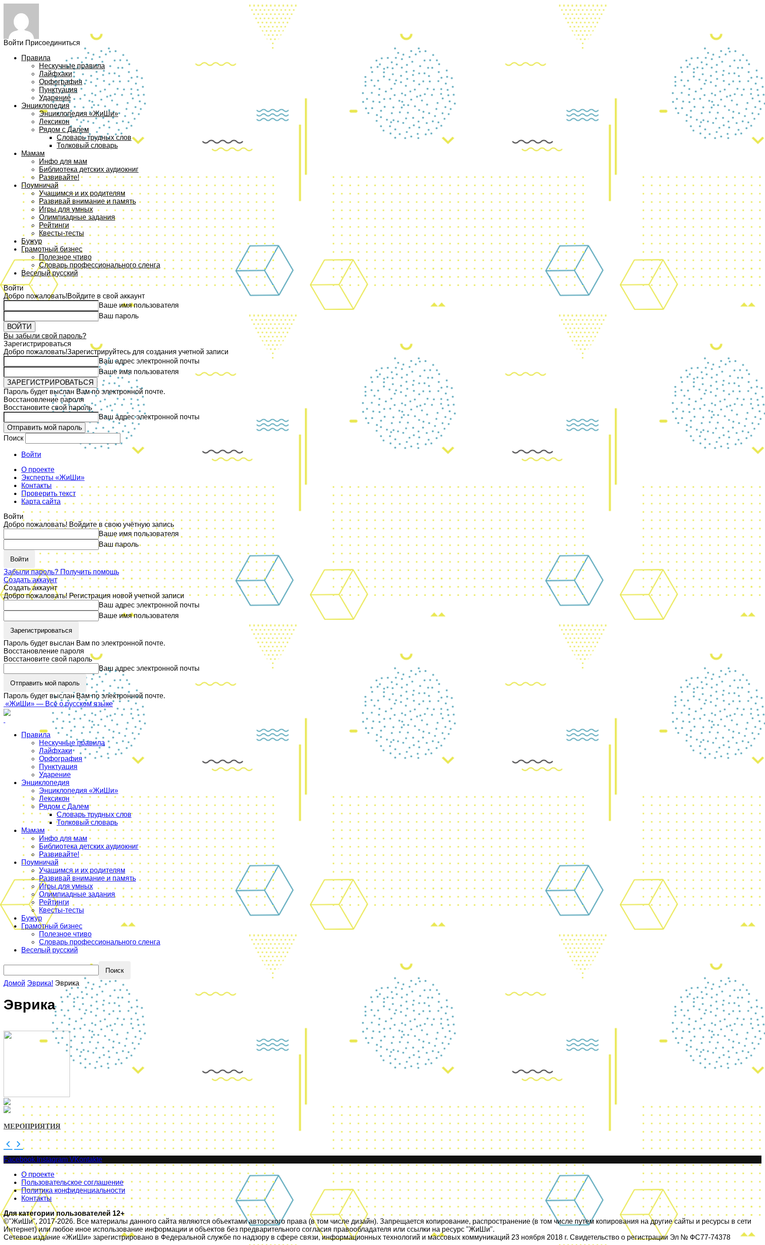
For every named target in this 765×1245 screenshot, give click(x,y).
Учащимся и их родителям (82, 193)
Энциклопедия (45, 105)
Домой (14, 983)
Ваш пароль (119, 316)
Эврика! (40, 983)
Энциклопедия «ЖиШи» (78, 113)
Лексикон (54, 121)
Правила (35, 58)
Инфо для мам (63, 161)
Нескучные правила (72, 66)
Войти (31, 454)
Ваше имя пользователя (139, 305)
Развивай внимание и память (87, 201)
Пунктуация (58, 89)
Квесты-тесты (61, 233)
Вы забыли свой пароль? (45, 336)
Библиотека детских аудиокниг (89, 169)
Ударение (55, 97)
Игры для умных (66, 209)
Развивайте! (59, 177)
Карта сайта (41, 501)
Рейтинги (54, 225)
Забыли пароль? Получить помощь (61, 572)
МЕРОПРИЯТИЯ (32, 1126)
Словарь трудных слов (94, 137)
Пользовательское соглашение (72, 1182)
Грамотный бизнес (51, 249)
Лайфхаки (55, 73)
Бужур (31, 241)
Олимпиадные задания (77, 217)
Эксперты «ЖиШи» (53, 477)
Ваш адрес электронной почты (149, 361)
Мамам (33, 153)
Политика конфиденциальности (73, 1190)
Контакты (36, 485)
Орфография (60, 81)
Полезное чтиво (65, 257)
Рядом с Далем (64, 129)
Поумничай (39, 185)
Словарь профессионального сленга (99, 265)
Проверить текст (48, 493)
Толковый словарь (87, 145)
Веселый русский (49, 273)
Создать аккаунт (30, 580)
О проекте (37, 469)
